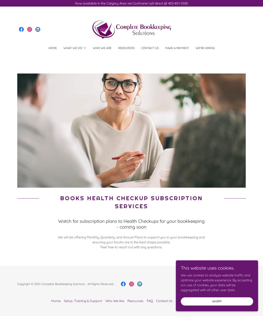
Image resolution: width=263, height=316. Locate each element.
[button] (74, 48)
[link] (21, 29)
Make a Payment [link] (177, 48)
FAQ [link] (150, 301)
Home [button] (56, 301)
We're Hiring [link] (205, 48)
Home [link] (52, 48)
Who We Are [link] (102, 48)
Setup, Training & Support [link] (83, 301)
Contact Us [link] (150, 48)
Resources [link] (126, 48)
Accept (217, 301)
